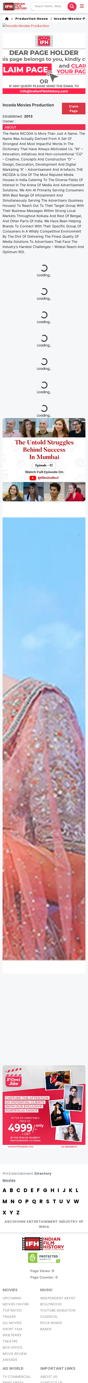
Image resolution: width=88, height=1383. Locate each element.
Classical (49, 1316)
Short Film (12, 1329)
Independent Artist (58, 1298)
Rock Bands (51, 1322)
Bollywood (51, 1304)
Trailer (9, 1316)
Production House (31, 19)
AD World (13, 1368)
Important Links (57, 1368)
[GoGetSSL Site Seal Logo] (44, 1258)
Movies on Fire (16, 1304)
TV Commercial (17, 1376)
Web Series (12, 1335)
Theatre (10, 1341)
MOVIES (10, 1289)
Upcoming (12, 1298)
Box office (12, 1347)
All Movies (12, 1322)
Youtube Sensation (57, 1310)
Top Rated (12, 1310)
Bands (45, 1329)
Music (46, 1289)
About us (48, 1376)
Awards (10, 1359)
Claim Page (74, 108)
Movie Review (15, 1353)
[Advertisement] (44, 1019)
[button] (82, 6)
